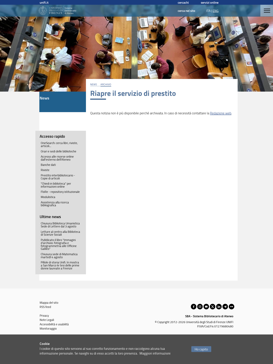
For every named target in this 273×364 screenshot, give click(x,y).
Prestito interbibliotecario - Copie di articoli (58, 176)
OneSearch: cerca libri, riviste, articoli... (59, 144)
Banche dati (48, 165)
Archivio (105, 84)
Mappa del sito (49, 302)
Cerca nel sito (186, 10)
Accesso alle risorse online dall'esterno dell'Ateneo (57, 158)
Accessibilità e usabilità (54, 324)
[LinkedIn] (219, 306)
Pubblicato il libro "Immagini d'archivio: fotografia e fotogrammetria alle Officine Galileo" (59, 244)
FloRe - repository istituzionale (60, 192)
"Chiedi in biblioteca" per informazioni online (56, 185)
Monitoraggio (48, 328)
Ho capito (201, 349)
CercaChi (183, 2)
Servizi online (209, 2)
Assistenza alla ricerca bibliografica (55, 203)
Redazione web (220, 113)
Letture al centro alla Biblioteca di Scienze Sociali (60, 233)
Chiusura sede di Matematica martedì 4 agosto (59, 255)
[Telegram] (225, 306)
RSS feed (45, 307)
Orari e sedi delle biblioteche (58, 151)
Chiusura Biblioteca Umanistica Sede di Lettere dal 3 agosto (60, 224)
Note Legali (47, 320)
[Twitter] (212, 306)
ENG (215, 10)
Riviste (45, 170)
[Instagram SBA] (200, 306)
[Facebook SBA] (193, 306)
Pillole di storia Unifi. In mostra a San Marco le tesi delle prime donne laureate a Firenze (60, 265)
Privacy (44, 315)
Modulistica (48, 197)
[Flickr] (231, 306)
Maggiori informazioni (155, 353)
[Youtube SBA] (206, 306)
